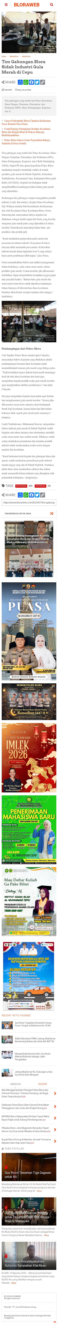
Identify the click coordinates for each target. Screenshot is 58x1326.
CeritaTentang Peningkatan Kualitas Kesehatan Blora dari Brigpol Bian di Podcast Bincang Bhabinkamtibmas (26, 132)
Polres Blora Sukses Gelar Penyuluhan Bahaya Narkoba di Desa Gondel (26, 141)
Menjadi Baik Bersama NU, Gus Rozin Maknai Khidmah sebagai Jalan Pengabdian (33, 1056)
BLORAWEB (26, 5)
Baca (39, 1191)
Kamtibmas (26, 56)
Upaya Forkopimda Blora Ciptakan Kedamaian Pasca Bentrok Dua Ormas (26, 122)
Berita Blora (14, 56)
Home (4, 56)
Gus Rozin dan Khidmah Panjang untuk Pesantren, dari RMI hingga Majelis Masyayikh (27, 1217)
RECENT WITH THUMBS (16, 1015)
